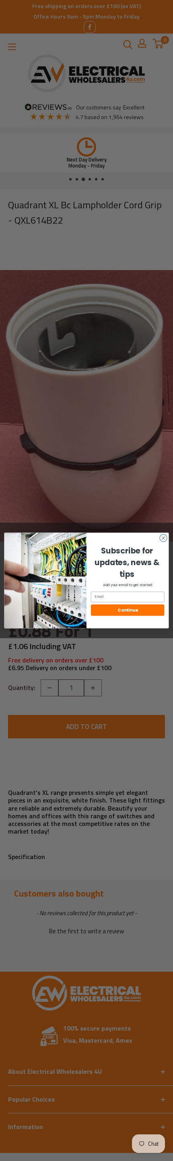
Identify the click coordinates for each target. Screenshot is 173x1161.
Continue (127, 610)
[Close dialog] (163, 538)
